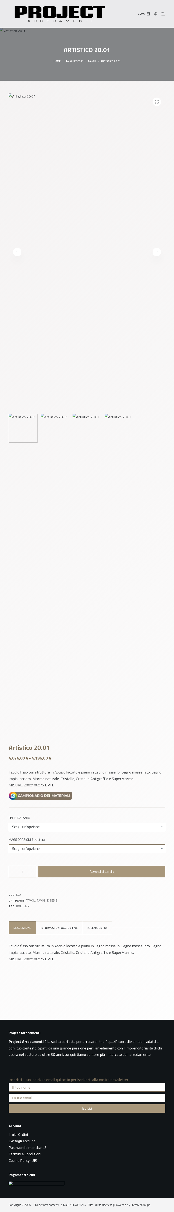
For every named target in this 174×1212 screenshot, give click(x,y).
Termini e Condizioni (25, 1154)
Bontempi (23, 906)
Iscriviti (87, 1108)
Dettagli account (22, 1141)
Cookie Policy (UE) (23, 1160)
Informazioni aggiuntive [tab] (59, 927)
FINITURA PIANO (19, 817)
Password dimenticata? (27, 1147)
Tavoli (30, 900)
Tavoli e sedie (47, 900)
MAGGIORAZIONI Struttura (27, 839)
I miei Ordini (18, 1134)
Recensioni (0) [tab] (97, 927)
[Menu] (163, 14)
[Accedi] (155, 13)
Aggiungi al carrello (102, 871)
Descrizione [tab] (22, 927)
